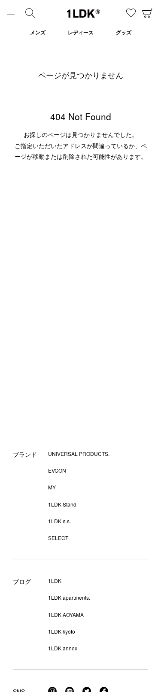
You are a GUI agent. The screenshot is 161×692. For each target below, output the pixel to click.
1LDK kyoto (61, 631)
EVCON (57, 470)
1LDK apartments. (69, 597)
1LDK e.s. (59, 521)
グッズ (123, 32)
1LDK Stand (62, 504)
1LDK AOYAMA (66, 614)
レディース (81, 32)
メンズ (38, 32)
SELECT (58, 537)
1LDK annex (62, 648)
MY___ (56, 487)
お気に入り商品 (131, 12)
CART (148, 12)
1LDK (83, 13)
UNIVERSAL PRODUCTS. (78, 453)
